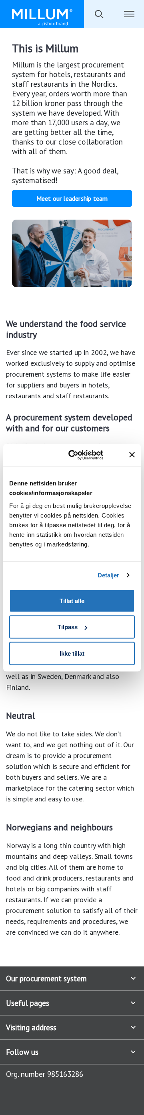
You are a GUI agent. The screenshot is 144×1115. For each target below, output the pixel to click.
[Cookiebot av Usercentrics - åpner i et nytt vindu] (83, 455)
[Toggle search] (99, 14)
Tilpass (68, 627)
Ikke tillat (72, 653)
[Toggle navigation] (129, 14)
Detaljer (109, 575)
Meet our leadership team (72, 198)
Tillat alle (72, 600)
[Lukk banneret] (132, 455)
